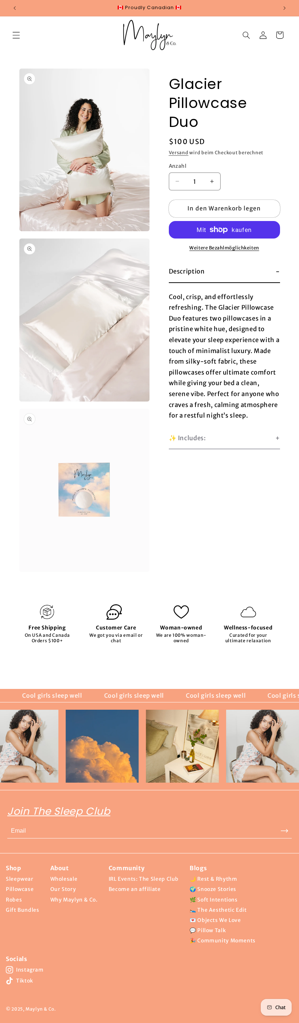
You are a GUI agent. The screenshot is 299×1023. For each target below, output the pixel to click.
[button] (16, 35)
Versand (179, 152)
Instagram (30, 969)
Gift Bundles (22, 910)
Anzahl (178, 166)
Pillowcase (20, 889)
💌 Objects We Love (215, 920)
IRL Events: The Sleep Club (144, 879)
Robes (14, 899)
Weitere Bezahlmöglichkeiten (224, 248)
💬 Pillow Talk (208, 930)
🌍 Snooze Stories (213, 889)
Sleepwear (20, 879)
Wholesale (64, 879)
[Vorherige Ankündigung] (15, 8)
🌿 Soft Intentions (214, 899)
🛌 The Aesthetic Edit (218, 910)
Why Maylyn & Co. (74, 899)
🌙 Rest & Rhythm (213, 879)
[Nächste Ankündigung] (284, 8)
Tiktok (24, 980)
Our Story (63, 889)
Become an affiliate (135, 889)
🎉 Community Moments (223, 940)
